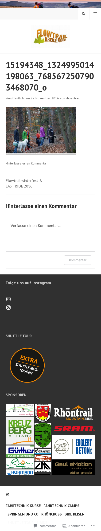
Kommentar (77, 260)
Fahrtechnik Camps (61, 505)
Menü (95, 14)
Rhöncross (51, 514)
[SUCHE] (83, 14)
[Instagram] (8, 299)
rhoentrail (73, 98)
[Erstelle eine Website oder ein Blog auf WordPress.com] (7, 494)
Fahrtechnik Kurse (23, 505)
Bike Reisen (75, 514)
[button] (20, 409)
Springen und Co (23, 514)
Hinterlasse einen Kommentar (26, 163)
